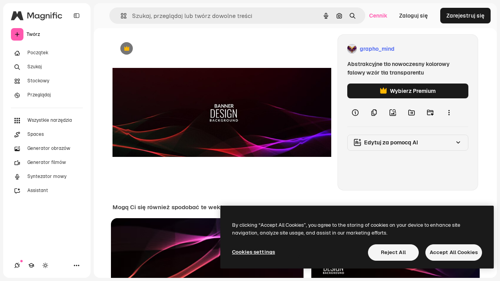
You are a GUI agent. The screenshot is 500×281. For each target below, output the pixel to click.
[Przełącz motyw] (45, 265)
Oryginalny (166, 49)
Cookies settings (253, 252)
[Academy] (31, 265)
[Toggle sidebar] (76, 15)
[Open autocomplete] (120, 16)
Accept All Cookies (454, 252)
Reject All (393, 252)
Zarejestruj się (465, 15)
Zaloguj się (413, 15)
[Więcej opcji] (449, 112)
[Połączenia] (17, 265)
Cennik (378, 15)
